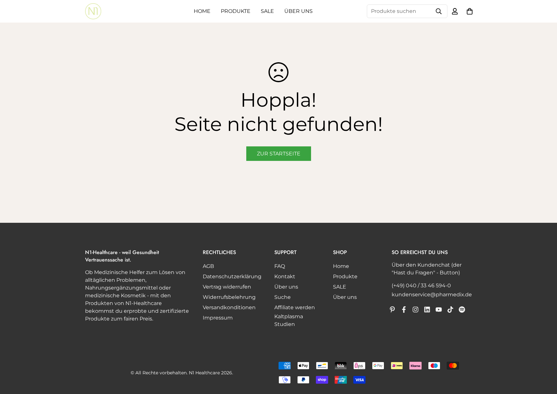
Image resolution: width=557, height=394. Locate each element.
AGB (208, 266)
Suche (282, 297)
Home (202, 11)
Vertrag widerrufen (227, 287)
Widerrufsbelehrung (229, 297)
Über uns (298, 11)
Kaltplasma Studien (288, 320)
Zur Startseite (278, 154)
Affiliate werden (294, 307)
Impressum (218, 318)
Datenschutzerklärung (232, 276)
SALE (267, 11)
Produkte (235, 11)
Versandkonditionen (229, 307)
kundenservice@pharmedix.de (432, 294)
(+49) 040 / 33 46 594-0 (421, 285)
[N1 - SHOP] (93, 11)
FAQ (279, 266)
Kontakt (284, 276)
